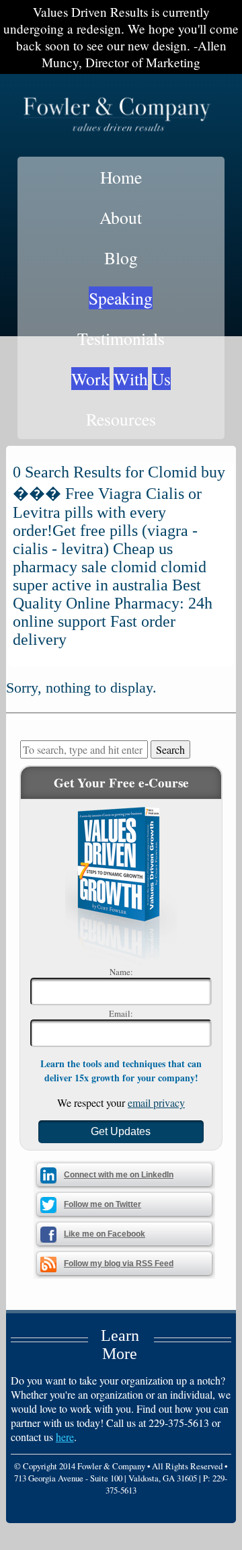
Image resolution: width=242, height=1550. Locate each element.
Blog (121, 257)
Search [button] (170, 749)
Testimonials (121, 338)
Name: (121, 972)
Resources (121, 419)
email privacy (156, 1102)
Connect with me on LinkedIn (118, 1174)
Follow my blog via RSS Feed (118, 1263)
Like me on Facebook (104, 1234)
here (65, 1437)
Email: (121, 1013)
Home (121, 176)
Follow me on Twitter (102, 1204)
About (120, 217)
